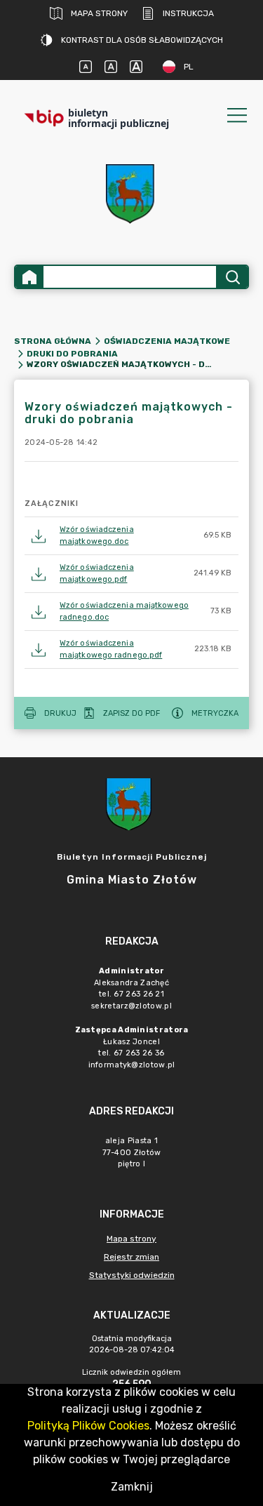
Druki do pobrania (72, 354)
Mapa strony (99, 13)
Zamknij (132, 1486)
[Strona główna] (29, 277)
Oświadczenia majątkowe (167, 341)
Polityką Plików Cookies (88, 1425)
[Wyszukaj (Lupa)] (232, 277)
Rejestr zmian (131, 1257)
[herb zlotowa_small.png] (132, 194)
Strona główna (52, 341)
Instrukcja (188, 13)
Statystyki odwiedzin (132, 1275)
